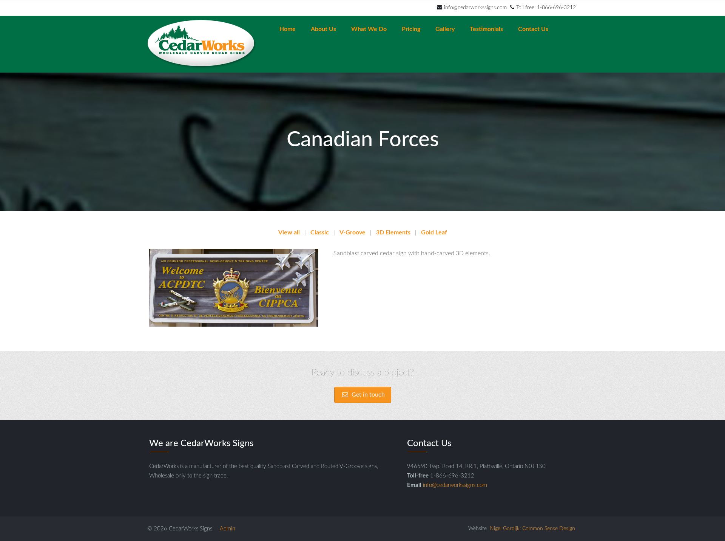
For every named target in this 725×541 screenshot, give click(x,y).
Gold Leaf (434, 232)
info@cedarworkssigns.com (475, 7)
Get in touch (367, 395)
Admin (227, 529)
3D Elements (393, 232)
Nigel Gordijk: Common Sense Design (532, 528)
